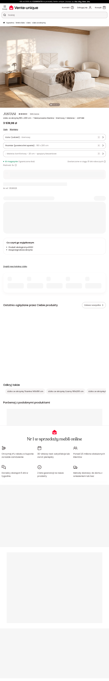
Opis (5, 129)
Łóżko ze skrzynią (39, 23)
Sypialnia (10, 23)
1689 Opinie (34, 114)
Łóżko (28, 23)
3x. (13, 165)
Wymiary (14, 129)
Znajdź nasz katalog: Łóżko (15, 266)
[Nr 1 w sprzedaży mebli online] (23, 7)
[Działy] (4, 6)
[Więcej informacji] (105, 161)
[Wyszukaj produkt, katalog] (5, 15)
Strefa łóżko (20, 23)
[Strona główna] (4, 23)
